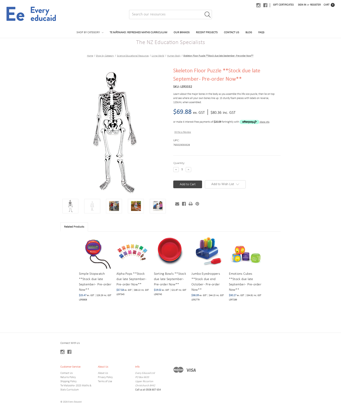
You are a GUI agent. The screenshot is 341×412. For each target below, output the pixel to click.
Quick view (95, 247)
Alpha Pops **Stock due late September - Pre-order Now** (131, 279)
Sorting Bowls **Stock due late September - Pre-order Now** (170, 279)
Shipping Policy (68, 381)
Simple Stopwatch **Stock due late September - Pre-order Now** (95, 282)
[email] (177, 204)
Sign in (302, 4)
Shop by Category (88, 32)
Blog (248, 32)
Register (315, 4)
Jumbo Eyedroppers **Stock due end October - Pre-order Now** (205, 282)
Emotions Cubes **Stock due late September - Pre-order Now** (245, 282)
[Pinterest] (197, 204)
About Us (103, 373)
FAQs (261, 32)
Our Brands (182, 32)
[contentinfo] (170, 372)
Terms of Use (105, 381)
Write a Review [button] (182, 132)
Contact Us (231, 32)
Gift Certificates (283, 4)
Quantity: (179, 163)
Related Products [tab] (74, 226)
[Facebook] (184, 204)
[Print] (191, 204)
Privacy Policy (105, 377)
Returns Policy (68, 377)
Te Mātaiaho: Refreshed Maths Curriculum (138, 32)
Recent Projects (207, 32)
